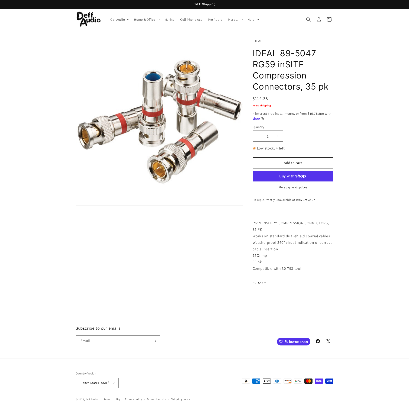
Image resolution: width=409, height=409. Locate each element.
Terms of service (156, 399)
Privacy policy (133, 399)
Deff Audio (91, 399)
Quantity (259, 127)
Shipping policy (180, 399)
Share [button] (262, 283)
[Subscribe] (155, 341)
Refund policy (112, 399)
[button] (119, 20)
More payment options (293, 187)
